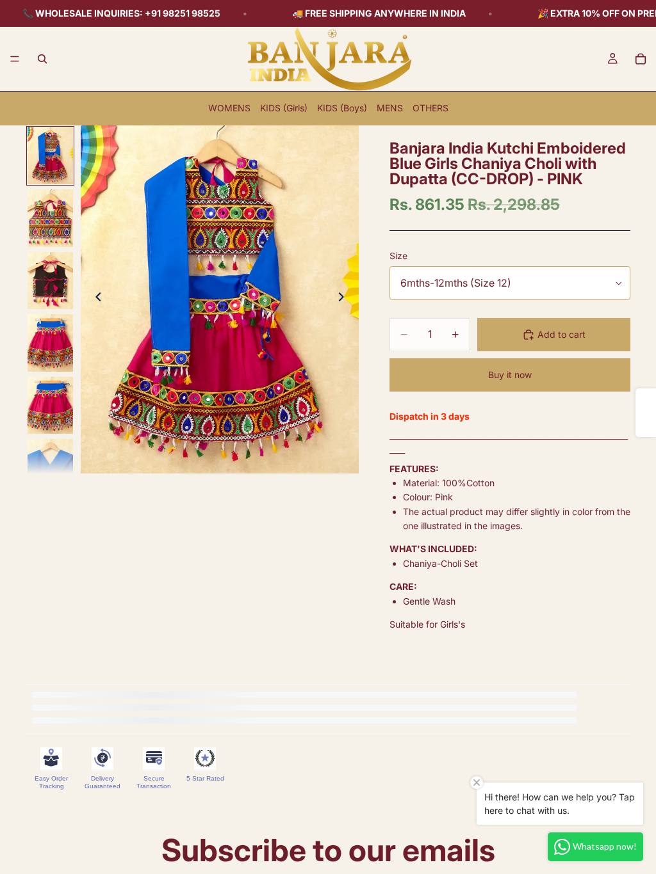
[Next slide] (345, 299)
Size (398, 255)
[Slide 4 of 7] (51, 343)
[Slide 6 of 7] (51, 468)
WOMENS (229, 107)
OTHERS (430, 107)
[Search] (42, 59)
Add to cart (561, 334)
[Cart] (641, 59)
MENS (390, 107)
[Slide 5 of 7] (51, 405)
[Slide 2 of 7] (51, 218)
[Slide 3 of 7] (51, 281)
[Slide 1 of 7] (51, 156)
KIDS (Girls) (284, 107)
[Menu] (14, 59)
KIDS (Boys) (342, 107)
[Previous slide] (95, 299)
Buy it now (510, 374)
